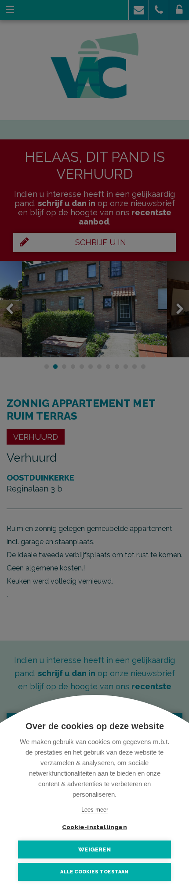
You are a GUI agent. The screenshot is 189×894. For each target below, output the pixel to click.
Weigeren (94, 849)
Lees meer (94, 809)
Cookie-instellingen (94, 826)
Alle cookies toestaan (94, 872)
